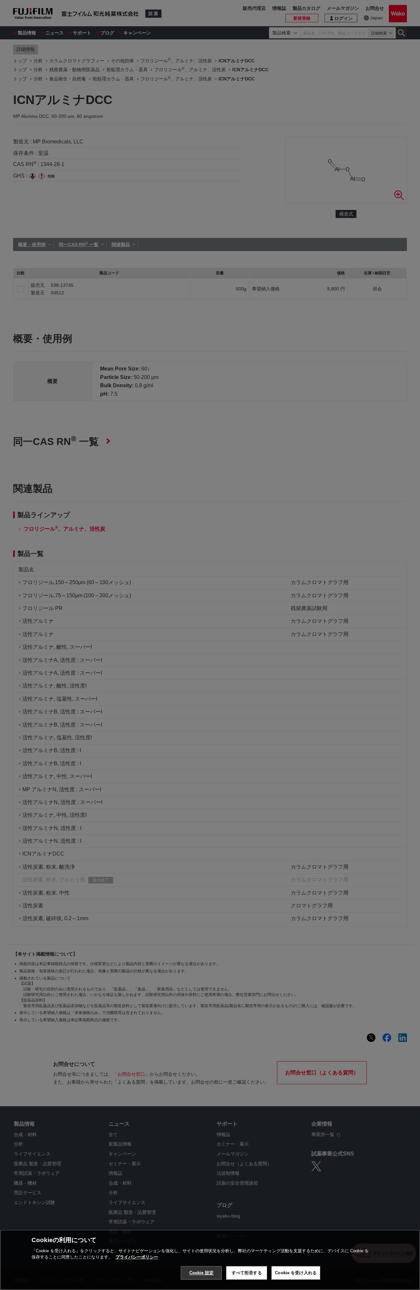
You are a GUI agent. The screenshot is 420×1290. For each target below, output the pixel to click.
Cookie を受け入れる (296, 1272)
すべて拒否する (247, 1272)
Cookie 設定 (201, 1272)
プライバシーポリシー (137, 1257)
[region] (210, 1260)
